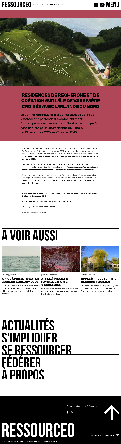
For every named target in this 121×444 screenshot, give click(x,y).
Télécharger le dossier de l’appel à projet (38, 207)
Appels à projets (55, 5)
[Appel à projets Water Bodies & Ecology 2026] (21, 270)
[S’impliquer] (60, 336)
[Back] (102, 5)
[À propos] (60, 373)
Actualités (38, 5)
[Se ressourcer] (60, 348)
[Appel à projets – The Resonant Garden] (100, 270)
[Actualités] (60, 324)
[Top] (112, 412)
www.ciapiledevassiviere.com (34, 212)
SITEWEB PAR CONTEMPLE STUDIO (41, 441)
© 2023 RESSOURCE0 (12, 441)
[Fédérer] (60, 361)
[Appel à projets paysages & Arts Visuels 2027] (60, 270)
